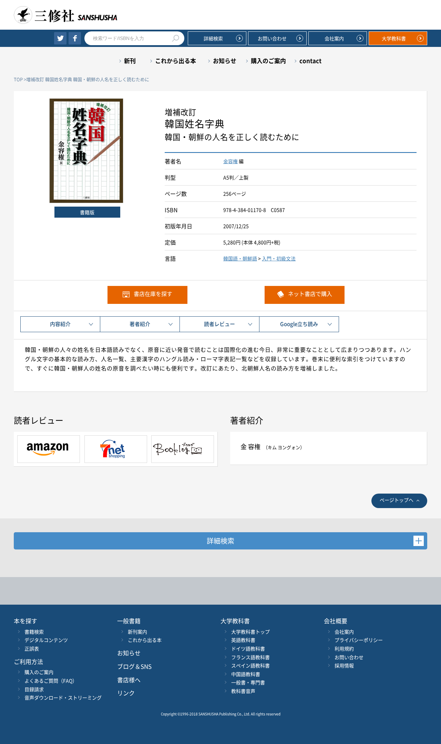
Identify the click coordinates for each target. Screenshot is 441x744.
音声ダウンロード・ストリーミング (63, 697)
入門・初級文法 (279, 258)
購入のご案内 (268, 60)
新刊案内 (137, 631)
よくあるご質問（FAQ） (50, 680)
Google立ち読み (299, 324)
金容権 (230, 161)
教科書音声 (243, 690)
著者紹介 (140, 324)
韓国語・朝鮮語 (240, 258)
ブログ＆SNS (134, 666)
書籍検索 (34, 631)
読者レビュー (219, 324)
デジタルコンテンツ (46, 639)
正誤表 (31, 648)
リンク (126, 692)
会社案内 (334, 38)
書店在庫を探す (153, 293)
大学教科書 (394, 38)
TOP (18, 79)
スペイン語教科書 (250, 665)
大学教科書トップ (250, 631)
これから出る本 (175, 60)
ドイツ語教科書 (248, 648)
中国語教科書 (245, 674)
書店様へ (129, 679)
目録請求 (34, 689)
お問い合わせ (272, 38)
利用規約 (344, 648)
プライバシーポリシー (359, 639)
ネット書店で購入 (310, 293)
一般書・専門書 (248, 682)
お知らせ (224, 60)
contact (310, 60)
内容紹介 (60, 324)
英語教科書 (243, 639)
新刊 (130, 60)
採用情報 (344, 665)
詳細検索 (213, 38)
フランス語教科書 (250, 657)
